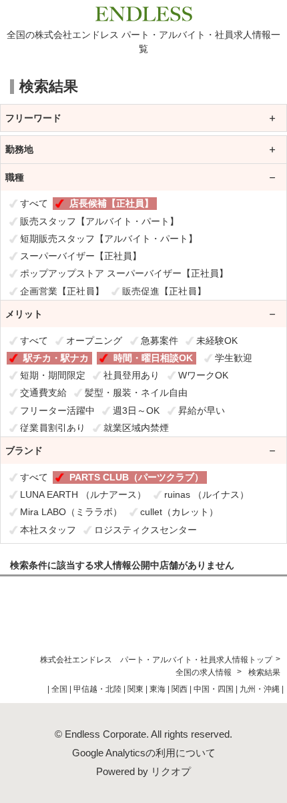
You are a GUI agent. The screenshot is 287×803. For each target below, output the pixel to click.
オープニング (94, 340)
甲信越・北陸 (97, 689)
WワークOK (203, 375)
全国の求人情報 (205, 672)
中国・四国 (214, 689)
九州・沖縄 (260, 689)
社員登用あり (131, 375)
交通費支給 (43, 392)
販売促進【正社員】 (164, 291)
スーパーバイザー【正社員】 (80, 256)
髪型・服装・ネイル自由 (136, 392)
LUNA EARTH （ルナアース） (83, 494)
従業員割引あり (52, 427)
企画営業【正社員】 (62, 291)
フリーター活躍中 (57, 410)
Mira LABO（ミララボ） (71, 511)
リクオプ (171, 771)
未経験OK (217, 340)
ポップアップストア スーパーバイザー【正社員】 (124, 273)
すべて (34, 203)
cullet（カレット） (179, 511)
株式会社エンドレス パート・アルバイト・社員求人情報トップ (156, 659)
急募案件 (159, 340)
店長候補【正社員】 (111, 203)
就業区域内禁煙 (136, 427)
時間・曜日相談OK (153, 358)
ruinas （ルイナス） (206, 494)
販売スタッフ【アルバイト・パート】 (99, 221)
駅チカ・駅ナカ (56, 358)
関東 (135, 689)
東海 (158, 689)
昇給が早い (201, 410)
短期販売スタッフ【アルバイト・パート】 (109, 238)
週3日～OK (136, 410)
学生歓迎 (233, 358)
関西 (180, 689)
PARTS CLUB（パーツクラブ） (136, 477)
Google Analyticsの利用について (144, 752)
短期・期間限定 (52, 375)
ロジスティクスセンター (145, 529)
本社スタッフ (48, 529)
